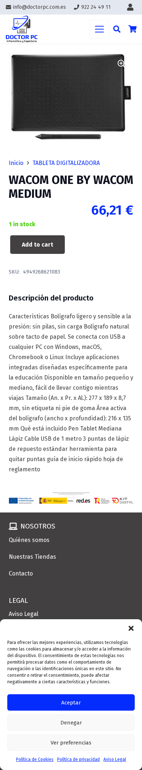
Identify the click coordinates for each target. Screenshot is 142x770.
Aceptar (71, 702)
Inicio (16, 163)
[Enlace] (132, 7)
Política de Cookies (35, 759)
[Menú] (99, 29)
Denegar (71, 722)
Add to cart (37, 244)
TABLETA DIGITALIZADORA (66, 163)
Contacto (21, 573)
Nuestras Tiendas (32, 556)
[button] (131, 628)
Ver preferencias (71, 742)
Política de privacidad (78, 759)
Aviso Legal (114, 759)
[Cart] (133, 29)
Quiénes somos (29, 540)
